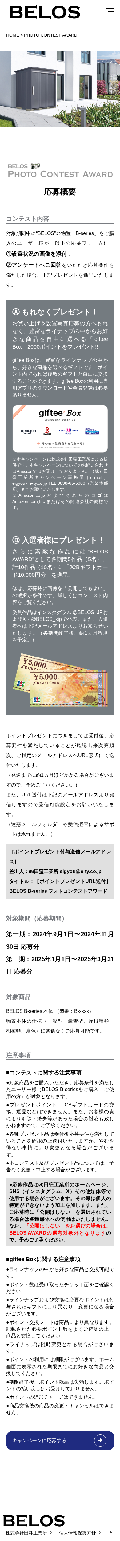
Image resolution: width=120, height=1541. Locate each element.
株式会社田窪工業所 (26, 1532)
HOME (12, 35)
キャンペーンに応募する (39, 1440)
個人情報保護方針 (77, 1532)
